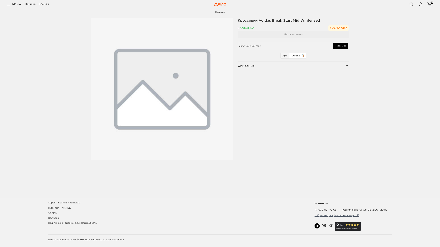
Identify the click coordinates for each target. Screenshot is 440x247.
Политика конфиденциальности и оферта (72, 223)
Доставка (53, 218)
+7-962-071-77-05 (325, 209)
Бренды (44, 3)
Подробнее (340, 46)
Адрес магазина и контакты (64, 202)
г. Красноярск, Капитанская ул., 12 (337, 215)
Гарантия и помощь (59, 208)
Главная (220, 12)
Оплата (52, 212)
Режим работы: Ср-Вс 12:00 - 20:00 (365, 209)
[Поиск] (411, 4)
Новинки (30, 3)
